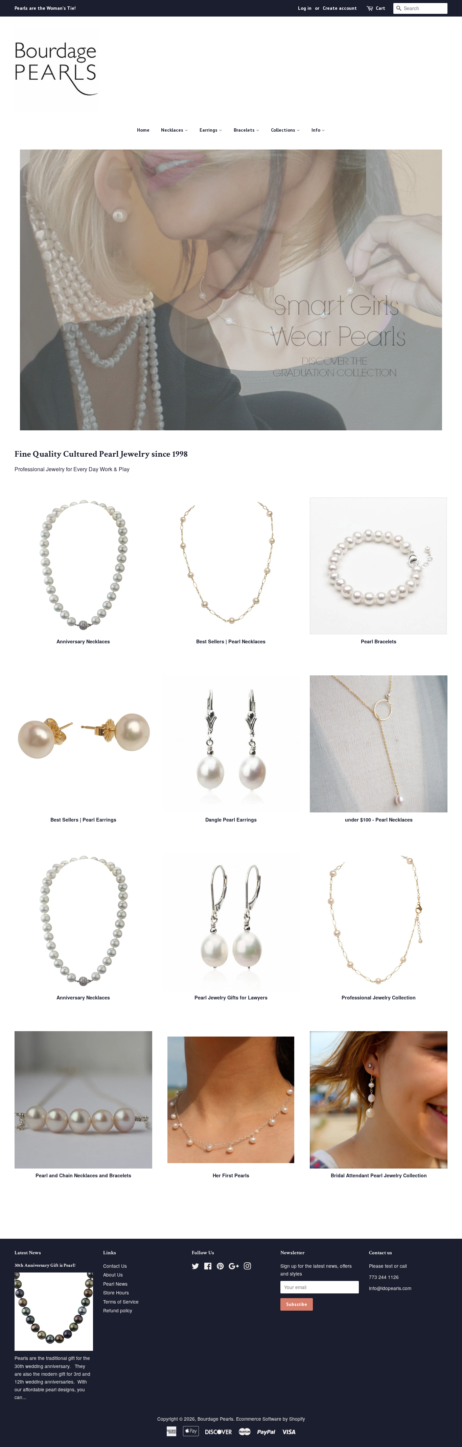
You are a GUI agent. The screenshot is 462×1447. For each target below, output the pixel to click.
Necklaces (173, 130)
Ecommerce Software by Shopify (270, 1418)
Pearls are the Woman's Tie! (45, 8)
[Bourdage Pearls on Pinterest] (220, 1267)
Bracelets (245, 130)
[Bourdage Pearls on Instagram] (247, 1267)
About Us (113, 1274)
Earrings (209, 130)
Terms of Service (121, 1301)
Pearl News (115, 1283)
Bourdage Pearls (215, 1418)
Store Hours (116, 1292)
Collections (284, 130)
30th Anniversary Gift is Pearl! (45, 1265)
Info (316, 130)
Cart (380, 8)
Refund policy (117, 1310)
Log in (304, 8)
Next (433, 290)
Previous (29, 290)
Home (143, 130)
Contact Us (115, 1265)
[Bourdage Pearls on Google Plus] (234, 1267)
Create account (340, 8)
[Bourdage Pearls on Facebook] (208, 1267)
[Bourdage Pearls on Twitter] (195, 1267)
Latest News (28, 1253)
